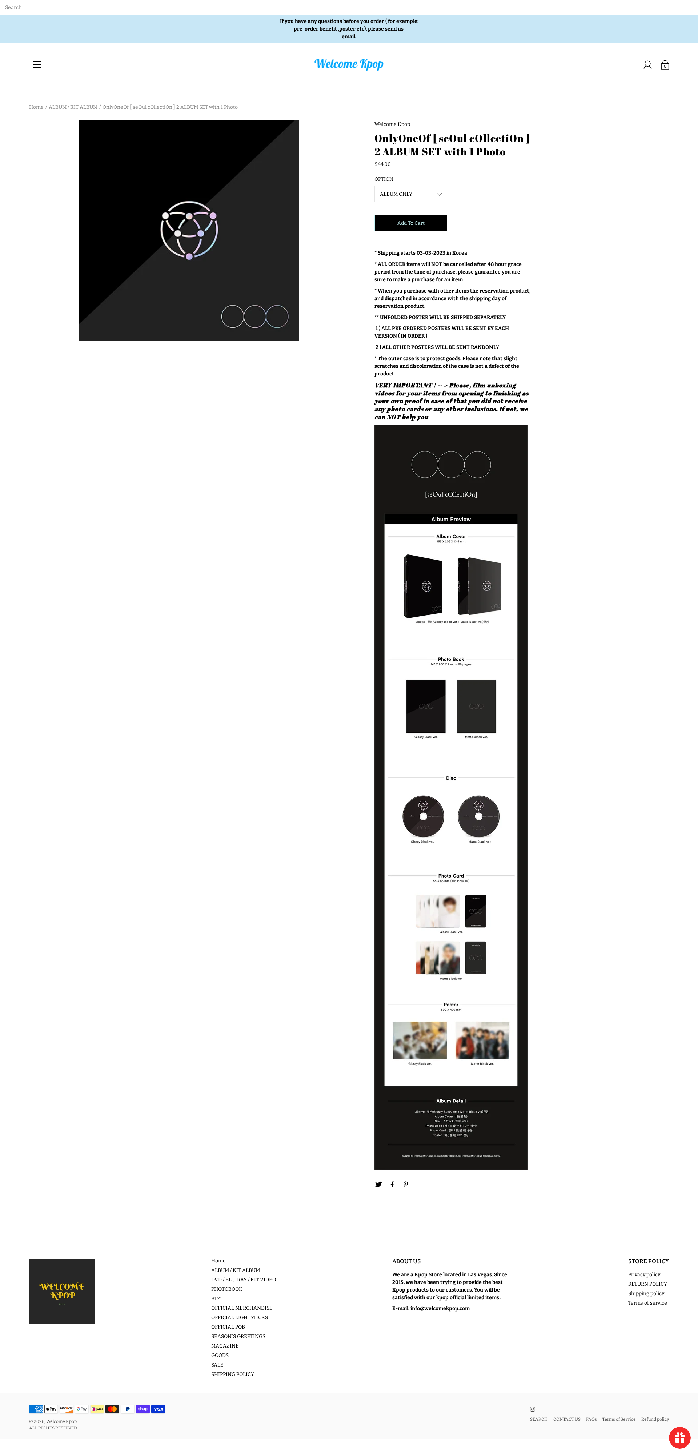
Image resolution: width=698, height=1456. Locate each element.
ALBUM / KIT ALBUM (73, 107)
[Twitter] (378, 1184)
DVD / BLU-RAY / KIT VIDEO (243, 1280)
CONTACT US (567, 1419)
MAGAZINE (225, 1346)
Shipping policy (646, 1293)
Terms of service (647, 1303)
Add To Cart (411, 223)
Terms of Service (619, 1419)
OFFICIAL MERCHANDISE (242, 1308)
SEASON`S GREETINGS (238, 1336)
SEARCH (539, 1419)
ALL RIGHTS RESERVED (53, 1428)
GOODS (220, 1355)
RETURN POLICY (647, 1284)
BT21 (216, 1299)
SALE (217, 1365)
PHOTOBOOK (226, 1289)
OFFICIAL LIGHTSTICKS (239, 1317)
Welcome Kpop (61, 1421)
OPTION (383, 179)
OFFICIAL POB (228, 1327)
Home (36, 107)
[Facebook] (392, 1184)
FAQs (591, 1419)
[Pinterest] (406, 1184)
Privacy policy (644, 1275)
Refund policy (655, 1419)
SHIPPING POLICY (232, 1374)
